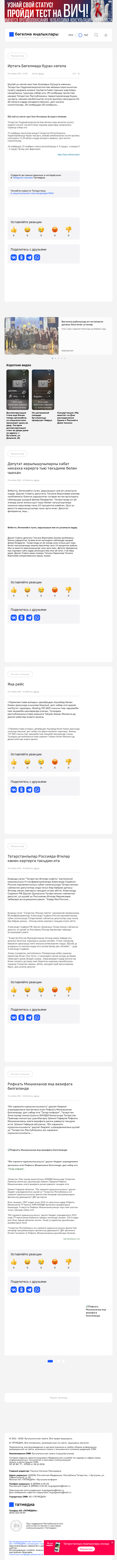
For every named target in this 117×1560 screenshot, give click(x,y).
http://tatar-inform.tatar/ (69, 154)
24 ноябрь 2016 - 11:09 (17, 692)
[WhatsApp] (37, 257)
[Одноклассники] (21, 257)
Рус (71, 35)
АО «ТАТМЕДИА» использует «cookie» (29, 1543)
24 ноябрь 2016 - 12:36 (17, 480)
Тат (86, 35)
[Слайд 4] (61, 358)
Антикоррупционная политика (25, 1541)
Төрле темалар (58, 1397)
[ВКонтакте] (14, 257)
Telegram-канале (23, 177)
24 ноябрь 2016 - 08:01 (17, 1096)
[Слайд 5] (64, 358)
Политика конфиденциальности (26, 1554)
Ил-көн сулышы (20, 674)
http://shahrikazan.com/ (71, 1239)
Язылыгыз (86, 1549)
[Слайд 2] (55, 358)
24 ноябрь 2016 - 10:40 (17, 868)
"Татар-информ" (16, 1169)
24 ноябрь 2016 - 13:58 (17, 74)
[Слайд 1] (52, 358)
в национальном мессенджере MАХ (32, 193)
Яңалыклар (17, 55)
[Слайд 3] (58, 358)
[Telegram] (29, 257)
